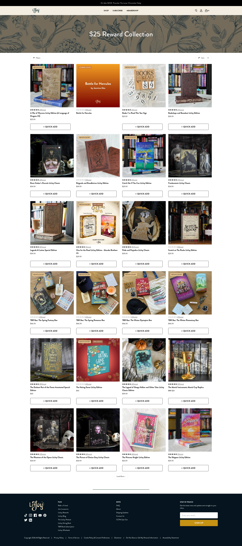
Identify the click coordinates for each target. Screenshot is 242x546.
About (118, 509)
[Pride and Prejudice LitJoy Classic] (144, 222)
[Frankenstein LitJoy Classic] (190, 155)
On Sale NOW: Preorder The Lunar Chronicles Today (121, 3)
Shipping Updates (122, 512)
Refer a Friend (63, 505)
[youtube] (40, 515)
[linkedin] (30, 520)
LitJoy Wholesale (64, 530)
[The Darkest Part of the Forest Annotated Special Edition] (52, 360)
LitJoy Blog (62, 516)
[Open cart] (206, 10)
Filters (38, 58)
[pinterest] (44, 515)
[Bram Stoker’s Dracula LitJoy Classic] (52, 155)
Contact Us (120, 516)
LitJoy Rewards (63, 512)
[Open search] (196, 10)
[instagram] (30, 515)
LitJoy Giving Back (64, 523)
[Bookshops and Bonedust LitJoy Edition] (190, 85)
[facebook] (35, 515)
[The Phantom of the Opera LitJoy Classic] (52, 430)
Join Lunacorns (63, 509)
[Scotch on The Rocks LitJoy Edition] (190, 222)
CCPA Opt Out (122, 519)
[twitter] (25, 520)
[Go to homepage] (36, 10)
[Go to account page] (201, 10)
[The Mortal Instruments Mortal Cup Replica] (190, 360)
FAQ (118, 505)
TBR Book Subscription (66, 526)
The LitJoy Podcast (64, 519)
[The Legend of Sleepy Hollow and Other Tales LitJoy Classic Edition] (144, 360)
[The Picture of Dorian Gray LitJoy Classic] (98, 430)
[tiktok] (25, 515)
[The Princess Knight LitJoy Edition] (144, 430)
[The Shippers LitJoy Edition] (190, 430)
